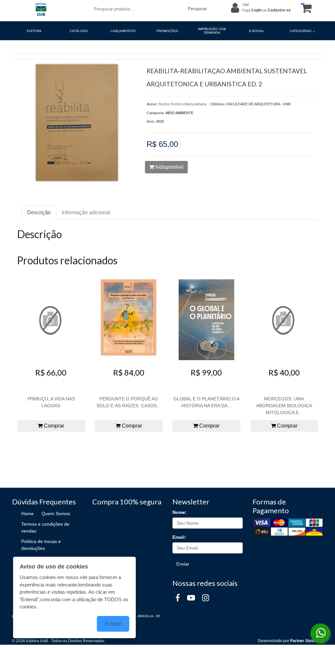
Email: (179, 537)
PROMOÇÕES (167, 31)
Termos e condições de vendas (45, 527)
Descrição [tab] (39, 212)
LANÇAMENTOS (123, 31)
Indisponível (169, 167)
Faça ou (266, 10)
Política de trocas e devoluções (41, 545)
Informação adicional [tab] (86, 212)
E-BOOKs (256, 31)
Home (27, 513)
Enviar (182, 564)
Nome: (179, 512)
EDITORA (34, 31)
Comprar (53, 426)
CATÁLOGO (79, 31)
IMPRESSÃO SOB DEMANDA (212, 30)
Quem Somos (56, 513)
